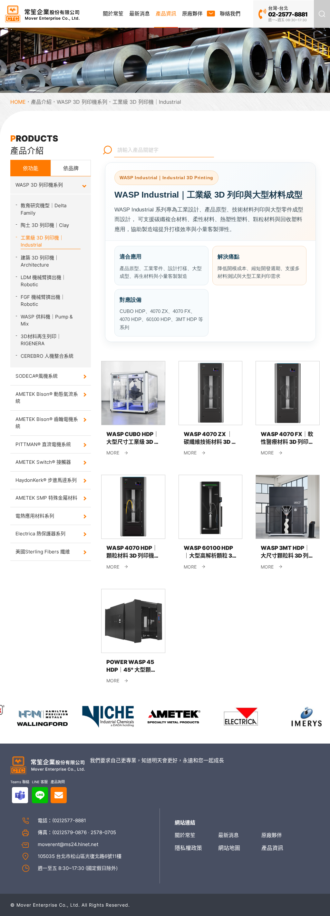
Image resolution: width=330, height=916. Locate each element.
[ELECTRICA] (230, 716)
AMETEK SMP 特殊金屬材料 (46, 498)
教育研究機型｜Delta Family (43, 209)
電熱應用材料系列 (34, 516)
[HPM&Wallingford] (33, 716)
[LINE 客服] (40, 795)
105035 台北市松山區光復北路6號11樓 (79, 856)
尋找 (107, 149)
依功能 (30, 168)
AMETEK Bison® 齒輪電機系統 (46, 423)
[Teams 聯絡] (19, 795)
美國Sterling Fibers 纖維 (42, 552)
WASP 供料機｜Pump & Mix (47, 320)
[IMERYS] (297, 716)
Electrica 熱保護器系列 (40, 534)
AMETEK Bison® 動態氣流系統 (46, 397)
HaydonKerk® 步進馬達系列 (46, 480)
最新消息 (139, 13)
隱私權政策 (188, 848)
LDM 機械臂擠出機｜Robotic (43, 281)
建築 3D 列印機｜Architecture (40, 261)
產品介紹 (41, 102)
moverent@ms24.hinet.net (68, 844)
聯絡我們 (230, 13)
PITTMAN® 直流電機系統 (43, 444)
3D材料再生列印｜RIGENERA (41, 340)
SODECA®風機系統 (36, 376)
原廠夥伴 (192, 13)
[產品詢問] (59, 795)
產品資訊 (166, 13)
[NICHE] (99, 716)
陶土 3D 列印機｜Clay (45, 225)
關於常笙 (113, 13)
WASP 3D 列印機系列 (82, 102)
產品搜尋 (322, 13)
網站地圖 (229, 848)
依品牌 (71, 168)
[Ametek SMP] (164, 716)
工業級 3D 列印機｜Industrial (146, 102)
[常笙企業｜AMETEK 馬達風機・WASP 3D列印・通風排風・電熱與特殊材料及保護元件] (42, 13)
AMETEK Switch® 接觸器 (43, 462)
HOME (18, 102)
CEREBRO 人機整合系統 (47, 356)
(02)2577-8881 (69, 820)
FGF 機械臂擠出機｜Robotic (43, 300)
